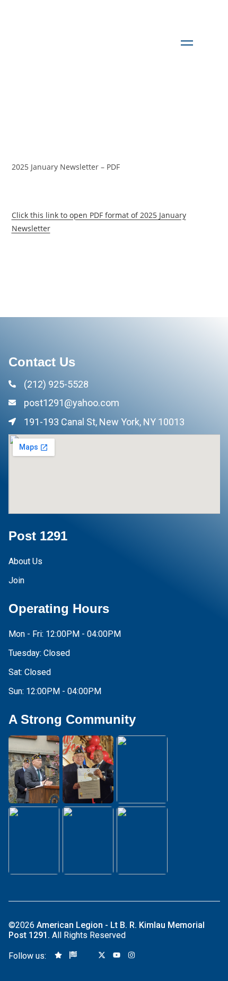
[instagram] (131, 956)
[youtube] (116, 956)
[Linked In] (146, 956)
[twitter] (102, 956)
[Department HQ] (73, 956)
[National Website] (58, 956)
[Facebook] (87, 956)
